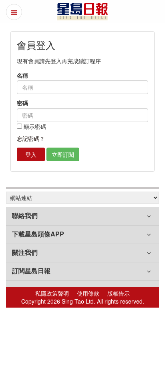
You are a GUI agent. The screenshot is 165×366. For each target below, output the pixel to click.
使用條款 (88, 293)
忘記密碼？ (31, 138)
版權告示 (118, 293)
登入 (30, 154)
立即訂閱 (63, 154)
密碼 (22, 103)
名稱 (22, 75)
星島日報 (82, 12)
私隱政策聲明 (52, 293)
